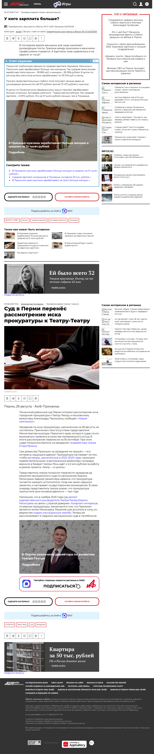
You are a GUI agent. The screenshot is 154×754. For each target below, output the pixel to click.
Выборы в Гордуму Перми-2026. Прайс (128, 690)
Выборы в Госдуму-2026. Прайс (39, 690)
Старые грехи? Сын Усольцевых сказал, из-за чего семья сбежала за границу (131, 129)
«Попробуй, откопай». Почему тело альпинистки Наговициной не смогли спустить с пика (131, 341)
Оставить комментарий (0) (77, 197)
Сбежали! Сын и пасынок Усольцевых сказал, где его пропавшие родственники (132, 89)
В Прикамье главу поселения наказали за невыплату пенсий (79, 234)
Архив (19, 31)
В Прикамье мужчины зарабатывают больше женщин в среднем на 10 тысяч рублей (49, 144)
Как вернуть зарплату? (27, 253)
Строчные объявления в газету (108, 686)
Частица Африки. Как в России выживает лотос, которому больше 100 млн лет (131, 99)
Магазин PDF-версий (116, 683)
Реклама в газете (95, 683)
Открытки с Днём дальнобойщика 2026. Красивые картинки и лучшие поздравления (126, 47)
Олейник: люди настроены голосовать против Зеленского (128, 156)
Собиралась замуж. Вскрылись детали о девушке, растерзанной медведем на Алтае (130, 109)
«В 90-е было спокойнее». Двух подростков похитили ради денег (130, 360)
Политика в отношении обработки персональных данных (48, 721)
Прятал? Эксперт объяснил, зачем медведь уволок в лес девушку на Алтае (131, 331)
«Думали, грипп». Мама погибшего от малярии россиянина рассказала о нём (125, 59)
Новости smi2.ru (14, 294)
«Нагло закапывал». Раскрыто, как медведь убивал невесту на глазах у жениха (131, 119)
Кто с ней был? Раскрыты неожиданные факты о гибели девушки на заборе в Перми (126, 35)
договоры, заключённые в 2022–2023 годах (54, 457)
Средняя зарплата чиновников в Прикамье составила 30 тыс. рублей (50, 177)
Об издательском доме (36, 683)
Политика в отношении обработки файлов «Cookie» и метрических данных (55, 723)
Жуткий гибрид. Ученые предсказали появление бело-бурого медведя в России (132, 311)
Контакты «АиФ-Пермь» (79, 686)
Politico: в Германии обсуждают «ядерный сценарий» (128, 186)
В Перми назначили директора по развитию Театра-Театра (58, 556)
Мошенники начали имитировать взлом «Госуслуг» (129, 176)
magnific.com (10, 391)
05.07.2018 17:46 (11, 12)
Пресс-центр (57, 683)
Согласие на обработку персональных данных (44, 719)
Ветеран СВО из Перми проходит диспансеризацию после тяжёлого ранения (125, 71)
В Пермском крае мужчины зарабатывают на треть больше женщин (50, 180)
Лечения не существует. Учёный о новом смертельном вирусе (130, 138)
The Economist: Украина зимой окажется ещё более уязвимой (128, 196)
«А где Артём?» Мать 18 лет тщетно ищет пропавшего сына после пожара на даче (131, 321)
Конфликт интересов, (84, 503)
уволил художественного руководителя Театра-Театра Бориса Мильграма (53, 500)
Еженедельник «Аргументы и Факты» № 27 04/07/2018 (72, 31)
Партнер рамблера (51, 743)
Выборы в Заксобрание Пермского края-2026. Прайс (82, 690)
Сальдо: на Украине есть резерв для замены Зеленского (131, 166)
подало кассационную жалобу (52, 512)
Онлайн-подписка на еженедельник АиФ (45, 686)
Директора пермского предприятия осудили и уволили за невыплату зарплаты (32, 245)
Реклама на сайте (74, 683)
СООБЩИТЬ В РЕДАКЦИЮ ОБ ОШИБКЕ (41, 693)
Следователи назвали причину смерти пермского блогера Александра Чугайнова (125, 23)
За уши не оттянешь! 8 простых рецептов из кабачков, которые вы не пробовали (132, 351)
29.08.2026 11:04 (11, 304)
